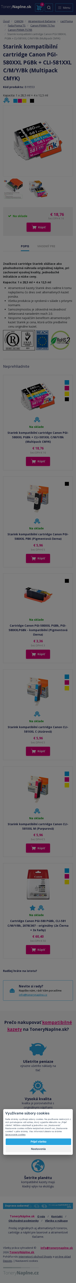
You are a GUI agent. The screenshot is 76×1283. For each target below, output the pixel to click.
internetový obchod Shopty (35, 1256)
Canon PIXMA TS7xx (42, 25)
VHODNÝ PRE (46, 246)
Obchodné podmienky (24, 1220)
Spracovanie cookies (15, 1134)
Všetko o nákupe (56, 1220)
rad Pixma (66, 21)
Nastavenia (38, 1149)
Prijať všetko (38, 1141)
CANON (18, 21)
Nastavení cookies (26, 1261)
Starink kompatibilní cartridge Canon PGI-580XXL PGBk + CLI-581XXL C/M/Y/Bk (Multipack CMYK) (38, 437)
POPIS (25, 246)
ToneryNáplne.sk (21, 1252)
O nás (41, 1216)
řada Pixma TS (17, 25)
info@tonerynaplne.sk (57, 1248)
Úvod (6, 21)
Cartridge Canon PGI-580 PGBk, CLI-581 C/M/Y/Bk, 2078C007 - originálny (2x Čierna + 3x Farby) (38, 925)
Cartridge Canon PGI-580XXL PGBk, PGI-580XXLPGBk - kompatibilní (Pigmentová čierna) (38, 630)
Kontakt (57, 1216)
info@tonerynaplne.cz (33, 995)
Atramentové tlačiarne (42, 21)
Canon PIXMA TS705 (20, 30)
